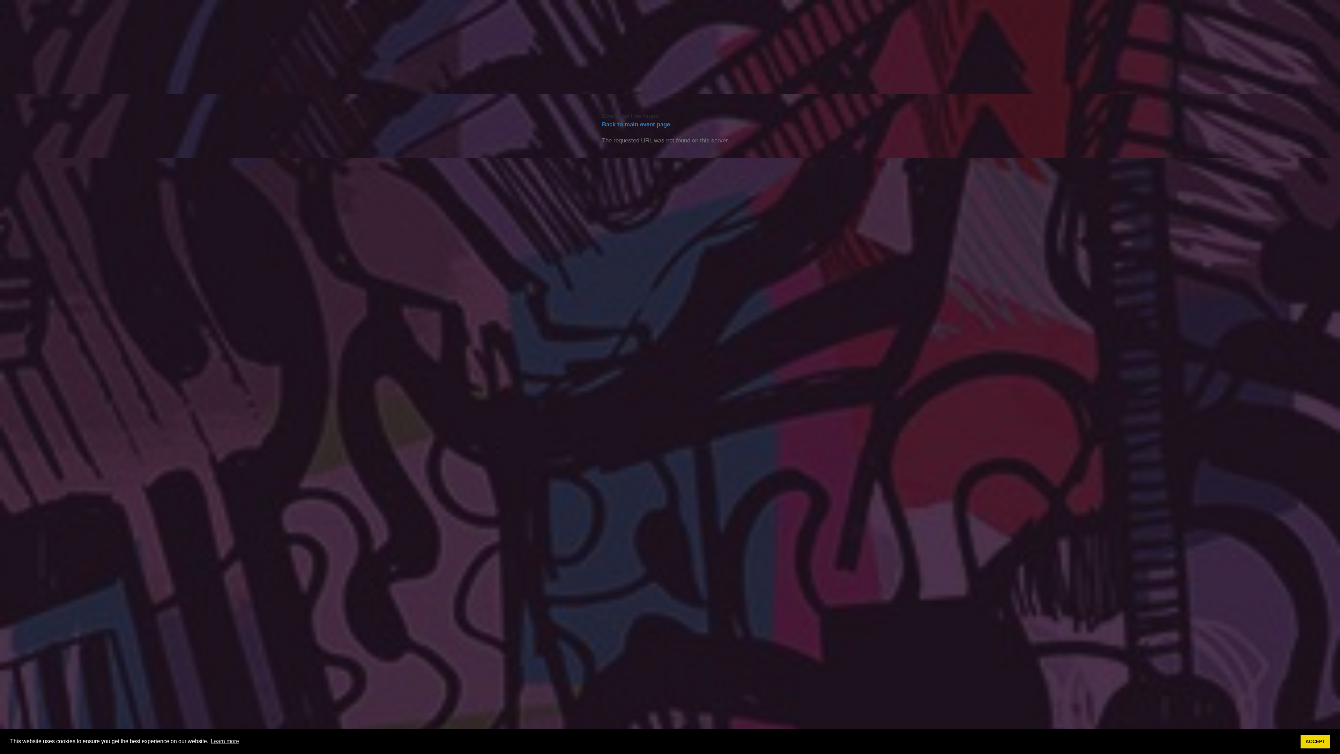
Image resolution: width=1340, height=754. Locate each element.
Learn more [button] (225, 741)
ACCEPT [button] (1315, 741)
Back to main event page (636, 124)
